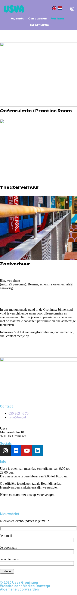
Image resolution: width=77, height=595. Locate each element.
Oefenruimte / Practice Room (36, 110)
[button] (4, 284)
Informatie (39, 25)
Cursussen (37, 18)
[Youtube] (26, 450)
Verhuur (58, 18)
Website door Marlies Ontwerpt (25, 586)
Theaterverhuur (19, 187)
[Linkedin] (37, 450)
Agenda (18, 18)
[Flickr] (16, 450)
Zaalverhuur (15, 263)
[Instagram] (5, 450)
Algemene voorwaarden (19, 589)
